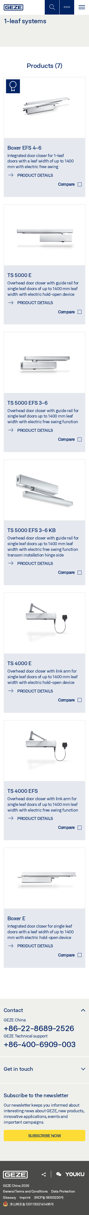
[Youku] (75, 1174)
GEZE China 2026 (16, 1186)
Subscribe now (44, 1135)
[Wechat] (59, 1174)
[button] (43, 1175)
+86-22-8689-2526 (39, 1028)
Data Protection (63, 1191)
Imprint (25, 1197)
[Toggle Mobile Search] (51, 7)
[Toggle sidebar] (66, 7)
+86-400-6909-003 (40, 1044)
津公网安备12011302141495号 (31, 1204)
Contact (13, 1010)
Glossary (9, 1197)
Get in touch (18, 1069)
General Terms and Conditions (25, 1191)
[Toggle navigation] (81, 7)
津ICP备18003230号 (49, 1197)
